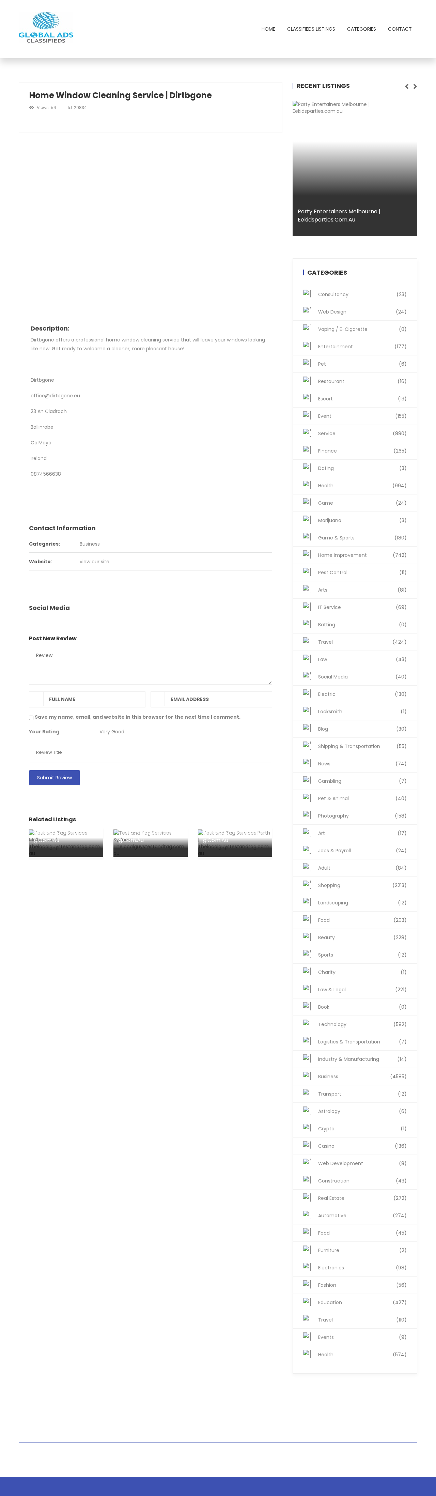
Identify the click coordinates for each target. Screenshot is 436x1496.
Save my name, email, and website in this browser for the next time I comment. (137, 717)
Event (362, 416)
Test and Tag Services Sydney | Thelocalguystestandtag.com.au (150, 828)
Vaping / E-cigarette (362, 329)
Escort (362, 398)
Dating (362, 468)
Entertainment (362, 346)
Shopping (362, 885)
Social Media (362, 676)
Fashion (362, 1285)
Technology (362, 1024)
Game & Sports (362, 537)
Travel (362, 642)
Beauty (362, 937)
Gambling (362, 781)
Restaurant (362, 381)
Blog (362, 729)
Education (362, 1302)
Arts (362, 589)
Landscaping (362, 902)
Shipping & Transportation (362, 746)
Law (362, 659)
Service (362, 433)
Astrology (362, 1111)
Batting (362, 624)
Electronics (362, 1267)
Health (362, 485)
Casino (362, 1146)
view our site (94, 561)
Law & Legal (362, 989)
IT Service (362, 607)
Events (362, 1337)
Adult (362, 868)
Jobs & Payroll (362, 850)
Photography (362, 815)
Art (362, 833)
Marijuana (362, 520)
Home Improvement (362, 555)
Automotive (362, 1215)
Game (362, 503)
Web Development (362, 1163)
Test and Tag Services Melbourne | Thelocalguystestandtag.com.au (65, 828)
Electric (362, 694)
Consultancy (362, 294)
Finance (362, 450)
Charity (362, 972)
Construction (362, 1180)
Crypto (362, 1128)
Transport (362, 1093)
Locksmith (362, 711)
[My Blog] (47, 29)
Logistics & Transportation (362, 1041)
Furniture (362, 1250)
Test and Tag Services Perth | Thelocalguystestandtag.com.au (234, 828)
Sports (362, 954)
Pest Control (362, 572)
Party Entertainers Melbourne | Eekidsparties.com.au (339, 216)
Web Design (362, 311)
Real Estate (362, 1198)
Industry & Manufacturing (362, 1059)
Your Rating (44, 731)
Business (90, 543)
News (362, 763)
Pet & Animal (362, 798)
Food (362, 920)
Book (362, 1007)
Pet (362, 364)
